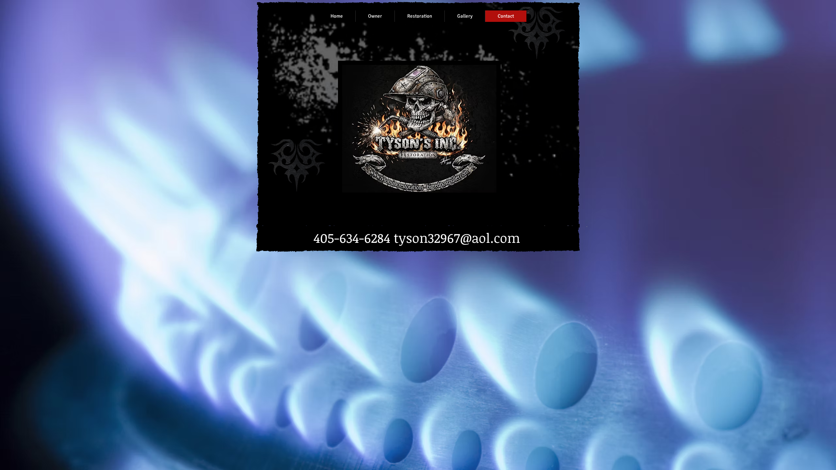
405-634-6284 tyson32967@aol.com (417, 238)
